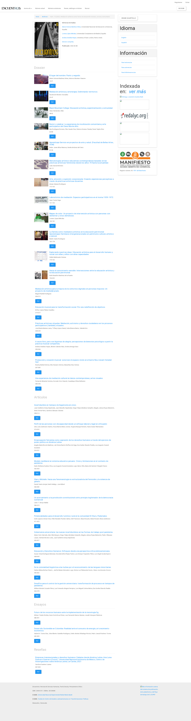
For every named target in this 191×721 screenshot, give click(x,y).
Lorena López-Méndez (69, 33)
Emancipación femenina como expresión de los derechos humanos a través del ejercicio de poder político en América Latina (72, 441)
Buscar (87, 8)
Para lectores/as (126, 62)
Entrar (187, 2)
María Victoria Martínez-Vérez (71, 27)
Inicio (37, 16)
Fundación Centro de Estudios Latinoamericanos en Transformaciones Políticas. (63, 699)
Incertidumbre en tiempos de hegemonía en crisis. (55, 405)
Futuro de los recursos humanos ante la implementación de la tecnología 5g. (66, 612)
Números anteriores (54, 8)
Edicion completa (68, 42)
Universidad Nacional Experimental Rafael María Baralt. (55, 695)
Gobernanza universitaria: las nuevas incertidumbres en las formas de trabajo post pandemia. (73, 532)
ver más (137, 91)
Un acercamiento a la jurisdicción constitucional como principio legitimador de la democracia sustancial (73, 498)
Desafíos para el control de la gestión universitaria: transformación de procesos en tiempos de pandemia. (74, 584)
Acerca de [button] (27, 8)
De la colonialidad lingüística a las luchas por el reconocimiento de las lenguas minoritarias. (72, 567)
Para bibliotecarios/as (128, 72)
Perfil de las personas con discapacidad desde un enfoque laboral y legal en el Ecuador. (71, 424)
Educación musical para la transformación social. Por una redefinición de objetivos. (70, 307)
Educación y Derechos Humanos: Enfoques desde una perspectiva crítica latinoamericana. (72, 551)
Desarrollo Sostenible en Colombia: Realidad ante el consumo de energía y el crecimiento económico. (71, 629)
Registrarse (178, 2)
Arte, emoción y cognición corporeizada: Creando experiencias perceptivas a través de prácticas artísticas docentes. (81, 180)
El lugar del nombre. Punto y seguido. (65, 75)
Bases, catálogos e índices (73, 8)
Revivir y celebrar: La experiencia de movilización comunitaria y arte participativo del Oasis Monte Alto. (77, 125)
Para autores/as (126, 67)
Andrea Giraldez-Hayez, (69, 38)
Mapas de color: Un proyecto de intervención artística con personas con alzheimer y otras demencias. (79, 214)
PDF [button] (52, 86)
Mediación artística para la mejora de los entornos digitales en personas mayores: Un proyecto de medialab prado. (71, 290)
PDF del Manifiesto (140, 170)
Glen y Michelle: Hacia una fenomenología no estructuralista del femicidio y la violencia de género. (72, 480)
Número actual (40, 8)
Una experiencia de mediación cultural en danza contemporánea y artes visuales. (69, 378)
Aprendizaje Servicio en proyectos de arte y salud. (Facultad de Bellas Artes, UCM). (81, 143)
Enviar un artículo (129, 18)
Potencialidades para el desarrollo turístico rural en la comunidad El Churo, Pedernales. (70, 516)
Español (124, 42)
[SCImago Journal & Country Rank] (131, 97)
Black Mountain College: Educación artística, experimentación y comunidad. (81, 108)
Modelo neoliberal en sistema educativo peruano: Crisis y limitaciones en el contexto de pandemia (71, 462)
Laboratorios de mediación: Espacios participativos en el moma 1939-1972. (81, 197)
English (123, 37)
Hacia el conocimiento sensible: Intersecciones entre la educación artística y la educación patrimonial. (81, 271)
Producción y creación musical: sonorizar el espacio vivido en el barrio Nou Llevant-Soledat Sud (73, 361)
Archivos (45, 16)
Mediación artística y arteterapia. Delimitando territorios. (73, 92)
